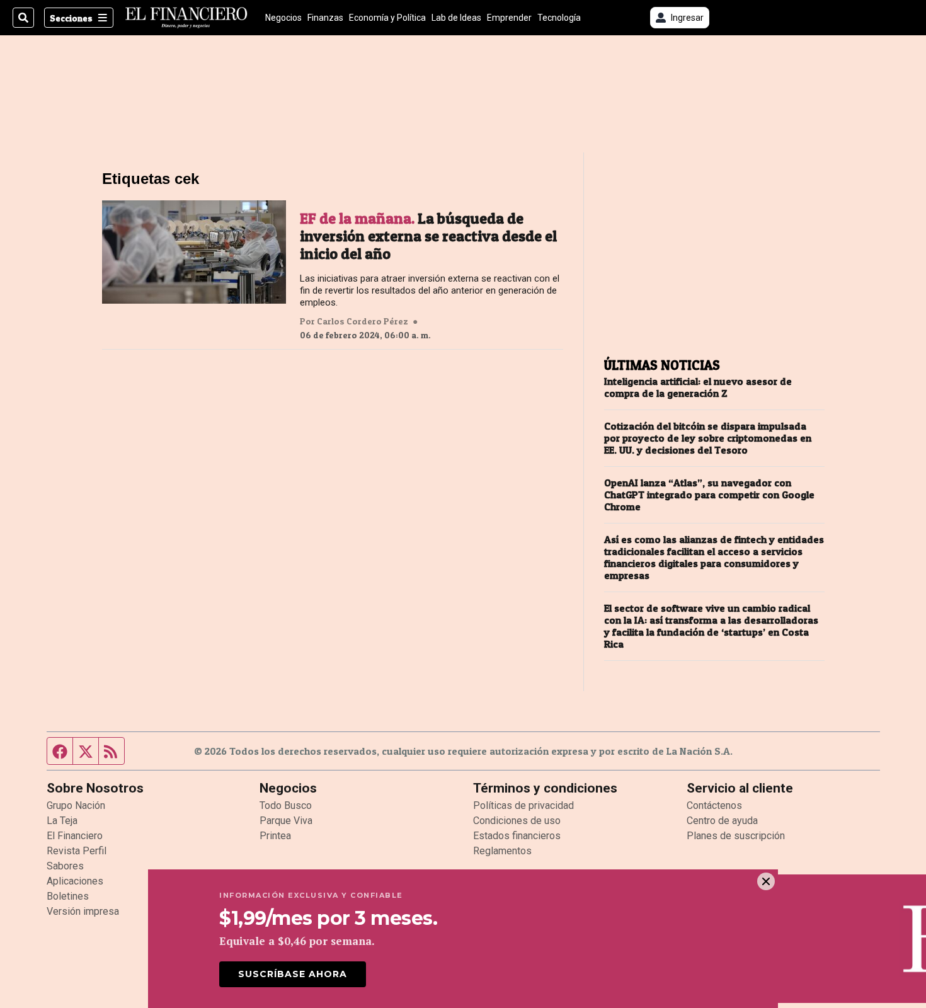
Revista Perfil (76, 851)
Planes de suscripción (736, 836)
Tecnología (559, 17)
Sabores (65, 866)
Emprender (509, 17)
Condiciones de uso (517, 821)
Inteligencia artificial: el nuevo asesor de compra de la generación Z (698, 387)
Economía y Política (387, 17)
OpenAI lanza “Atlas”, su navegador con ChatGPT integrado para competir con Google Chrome (709, 495)
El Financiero (75, 836)
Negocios (283, 17)
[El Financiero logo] (186, 17)
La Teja (62, 821)
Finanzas (325, 17)
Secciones (71, 18)
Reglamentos (502, 851)
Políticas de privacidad (523, 805)
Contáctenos (714, 805)
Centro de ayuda (722, 821)
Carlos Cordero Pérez (362, 321)
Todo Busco (286, 805)
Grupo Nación (76, 805)
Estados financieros (517, 836)
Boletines (68, 896)
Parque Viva (286, 821)
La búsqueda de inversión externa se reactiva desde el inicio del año (428, 236)
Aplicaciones (75, 881)
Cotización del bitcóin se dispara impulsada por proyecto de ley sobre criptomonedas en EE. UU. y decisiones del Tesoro (707, 438)
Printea (275, 836)
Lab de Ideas (456, 17)
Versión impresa (83, 911)
